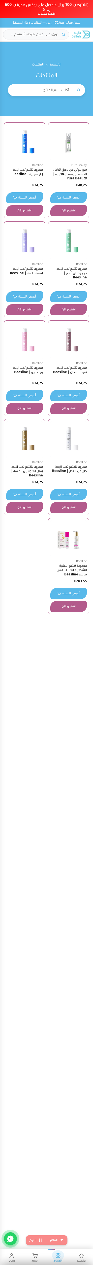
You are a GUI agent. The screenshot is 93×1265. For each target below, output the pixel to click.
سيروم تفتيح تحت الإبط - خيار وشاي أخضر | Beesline (71, 273)
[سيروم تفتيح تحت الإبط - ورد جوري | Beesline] (24, 341)
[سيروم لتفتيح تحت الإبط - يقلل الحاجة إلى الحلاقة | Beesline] (24, 439)
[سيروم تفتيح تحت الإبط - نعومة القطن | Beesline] (68, 341)
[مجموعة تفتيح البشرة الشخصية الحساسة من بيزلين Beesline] (68, 538)
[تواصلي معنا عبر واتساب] (10, 1238)
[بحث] (63, 34)
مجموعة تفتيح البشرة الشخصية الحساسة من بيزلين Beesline (72, 570)
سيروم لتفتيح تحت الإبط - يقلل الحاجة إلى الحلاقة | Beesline (26, 471)
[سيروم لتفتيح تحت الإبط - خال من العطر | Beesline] (68, 439)
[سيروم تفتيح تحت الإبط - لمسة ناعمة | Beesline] (24, 242)
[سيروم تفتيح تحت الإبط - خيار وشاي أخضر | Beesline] (68, 242)
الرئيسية (55, 64)
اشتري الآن (69, 210)
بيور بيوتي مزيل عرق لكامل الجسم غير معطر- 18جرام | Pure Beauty (69, 174)
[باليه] (81, 34)
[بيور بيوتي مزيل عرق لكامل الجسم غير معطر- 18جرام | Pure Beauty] (68, 143)
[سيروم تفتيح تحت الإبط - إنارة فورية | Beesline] (24, 143)
